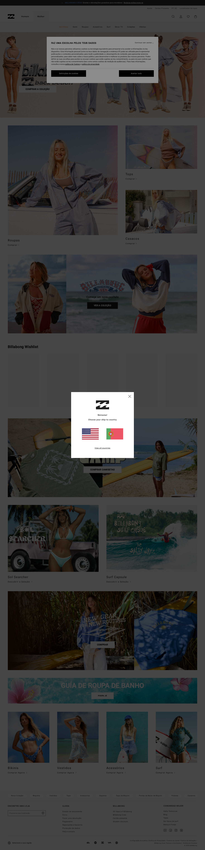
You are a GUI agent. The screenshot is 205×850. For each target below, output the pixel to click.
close (129, 396)
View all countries (102, 448)
